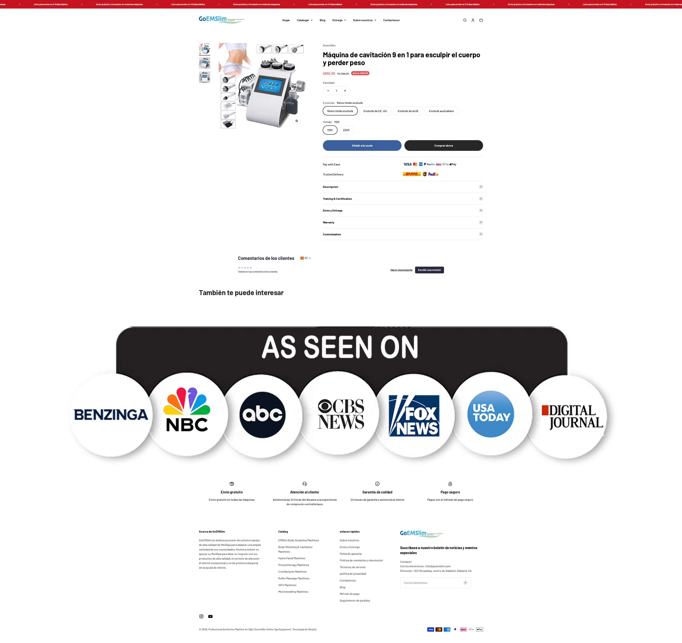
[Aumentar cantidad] (345, 90)
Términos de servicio (353, 567)
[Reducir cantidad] (328, 90)
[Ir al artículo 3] (204, 78)
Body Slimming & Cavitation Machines (295, 549)
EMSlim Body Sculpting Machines (298, 540)
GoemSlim (329, 45)
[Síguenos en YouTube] (210, 616)
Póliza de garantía (351, 553)
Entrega (337, 20)
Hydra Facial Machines (291, 558)
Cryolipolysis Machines (292, 571)
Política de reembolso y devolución (361, 560)
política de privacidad (353, 573)
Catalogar (303, 20)
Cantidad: (329, 82)
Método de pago (350, 593)
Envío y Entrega (349, 547)
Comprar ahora (443, 145)
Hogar (286, 20)
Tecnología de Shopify (304, 629)
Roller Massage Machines (293, 578)
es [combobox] (306, 258)
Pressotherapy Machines (293, 565)
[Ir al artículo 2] (204, 63)
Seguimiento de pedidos (355, 600)
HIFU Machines (287, 585)
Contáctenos (391, 20)
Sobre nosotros (363, 20)
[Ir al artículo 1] (204, 49)
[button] (401, 270)
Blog (322, 20)
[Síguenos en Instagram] (201, 616)
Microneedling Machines (293, 591)
